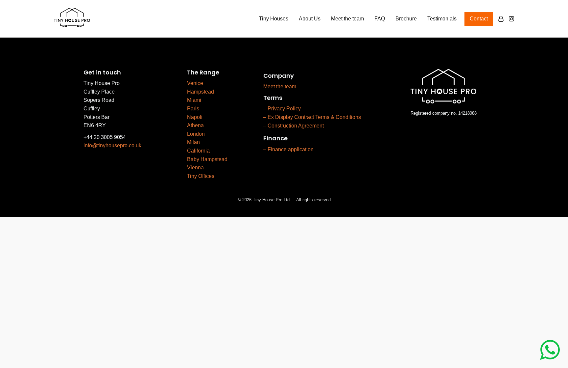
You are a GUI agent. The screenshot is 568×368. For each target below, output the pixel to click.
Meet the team (347, 18)
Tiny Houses (273, 18)
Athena (195, 125)
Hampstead (200, 92)
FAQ (379, 18)
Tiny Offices (200, 176)
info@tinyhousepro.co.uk (112, 145)
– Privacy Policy (282, 108)
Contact (479, 18)
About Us (309, 18)
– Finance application (288, 149)
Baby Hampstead (207, 159)
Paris (193, 108)
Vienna (195, 167)
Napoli (194, 117)
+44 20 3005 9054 (104, 137)
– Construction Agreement (293, 125)
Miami (194, 100)
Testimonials (442, 18)
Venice (195, 83)
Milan (193, 142)
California (198, 151)
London (196, 134)
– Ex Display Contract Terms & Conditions (312, 117)
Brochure (406, 18)
